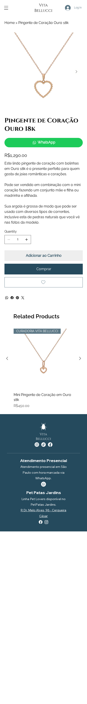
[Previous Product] (7, 358)
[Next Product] (80, 358)
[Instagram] (37, 444)
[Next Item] (76, 71)
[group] (43, 368)
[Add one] (26, 239)
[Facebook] (12, 297)
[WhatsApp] (6, 297)
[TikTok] (43, 444)
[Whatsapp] (43, 484)
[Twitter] (23, 297)
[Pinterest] (17, 297)
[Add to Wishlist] (43, 282)
